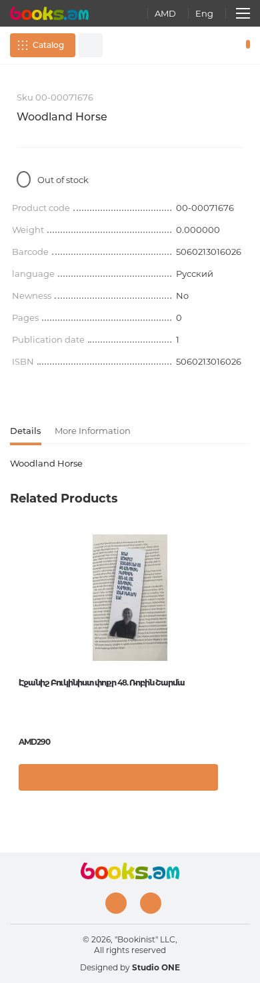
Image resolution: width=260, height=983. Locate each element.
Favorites (225, 45)
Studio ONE (156, 967)
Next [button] (243, 631)
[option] (130, 667)
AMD (165, 13)
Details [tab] (25, 430)
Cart (245, 45)
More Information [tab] (93, 430)
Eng (204, 13)
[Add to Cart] (118, 777)
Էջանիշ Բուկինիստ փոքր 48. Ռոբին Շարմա (102, 683)
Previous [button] (16, 631)
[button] (236, 784)
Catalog (48, 45)
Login (206, 45)
